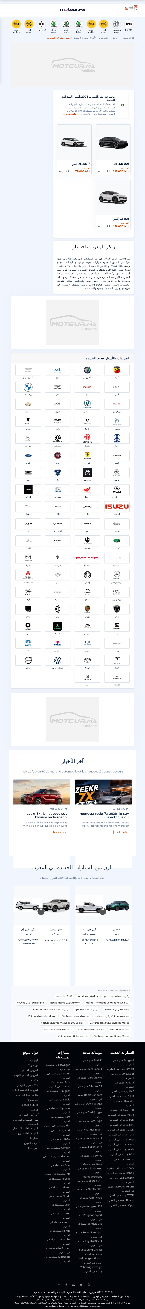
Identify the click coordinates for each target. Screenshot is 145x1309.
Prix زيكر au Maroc (88, 996)
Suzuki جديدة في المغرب (120, 1129)
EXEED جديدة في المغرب (121, 1195)
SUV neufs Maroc (119, 1029)
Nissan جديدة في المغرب (120, 1200)
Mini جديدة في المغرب (122, 1124)
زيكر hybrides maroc (86, 1009)
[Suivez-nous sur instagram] (59, 1285)
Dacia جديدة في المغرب (121, 1144)
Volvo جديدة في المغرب (121, 1115)
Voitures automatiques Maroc (111, 1036)
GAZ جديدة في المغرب (122, 1091)
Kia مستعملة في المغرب (57, 1174)
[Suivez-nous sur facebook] (66, 1285)
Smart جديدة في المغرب (120, 1069)
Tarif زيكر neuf (64, 996)
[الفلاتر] (126, 8)
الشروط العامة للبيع (28, 1133)
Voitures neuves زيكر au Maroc (112, 1016)
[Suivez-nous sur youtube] (89, 1285)
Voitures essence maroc (58, 1029)
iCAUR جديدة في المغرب (121, 1096)
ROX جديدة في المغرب (122, 1154)
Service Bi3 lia (30, 1105)
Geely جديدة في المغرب (121, 1149)
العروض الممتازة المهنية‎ (26, 1075)
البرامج (35, 1110)
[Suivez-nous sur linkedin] (73, 1285)
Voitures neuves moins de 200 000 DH (62, 1022)
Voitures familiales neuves (73, 1036)
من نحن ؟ (33, 1065)
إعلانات (35, 1080)
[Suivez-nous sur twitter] (81, 1285)
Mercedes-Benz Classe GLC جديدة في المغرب (90, 1168)
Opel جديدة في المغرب (121, 1205)
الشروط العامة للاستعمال (25, 1128)
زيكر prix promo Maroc (116, 996)
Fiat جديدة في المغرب (122, 1110)
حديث (115, 37)
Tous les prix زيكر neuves (30, 1002)
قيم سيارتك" (32, 1100)
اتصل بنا (34, 1138)
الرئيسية (127, 37)
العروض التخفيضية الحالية (25, 1090)
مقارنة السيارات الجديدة (26, 1095)
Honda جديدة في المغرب (120, 1173)
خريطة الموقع (31, 1143)
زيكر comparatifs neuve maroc (50, 1009)
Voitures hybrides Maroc (42, 1016)
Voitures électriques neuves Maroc (109, 1022)
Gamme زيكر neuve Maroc (65, 1002)
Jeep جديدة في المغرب (121, 1139)
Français (33, 1148)
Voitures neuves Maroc (75, 1016)
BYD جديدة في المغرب (122, 1119)
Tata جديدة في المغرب (121, 1134)
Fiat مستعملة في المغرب (57, 1125)
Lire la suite (69, 114)
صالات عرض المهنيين (28, 1085)
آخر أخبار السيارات (29, 1115)
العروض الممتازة (30, 1070)
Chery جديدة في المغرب (120, 1168)
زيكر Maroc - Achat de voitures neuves (107, 1002)
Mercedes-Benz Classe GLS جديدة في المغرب (90, 1180)
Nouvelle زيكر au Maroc (116, 1009)
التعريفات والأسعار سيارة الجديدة (91, 37)
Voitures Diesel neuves (91, 1029)
